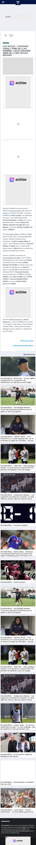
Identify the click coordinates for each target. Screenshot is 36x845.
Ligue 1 (5, 213)
